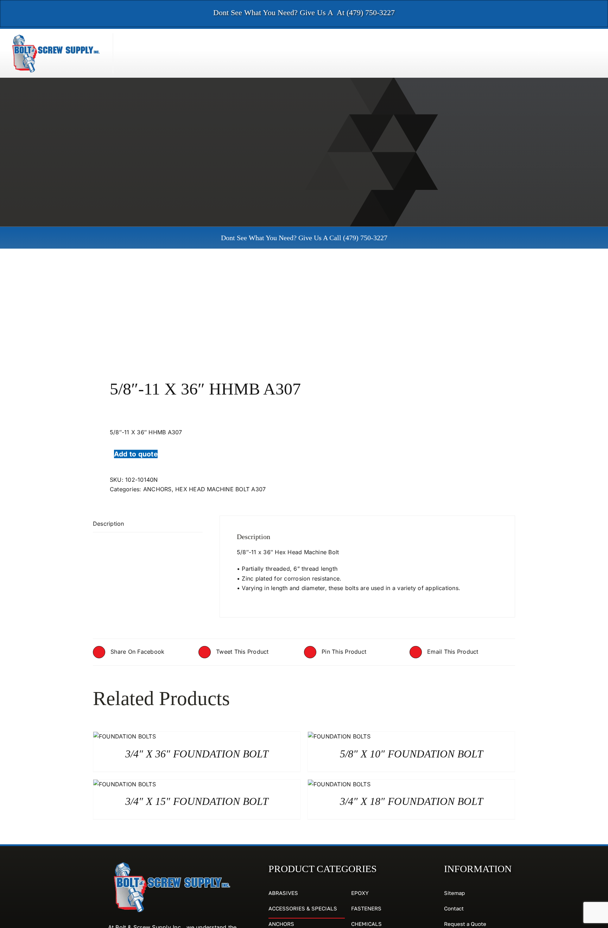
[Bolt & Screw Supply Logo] (56, 35)
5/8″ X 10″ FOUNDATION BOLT (411, 754)
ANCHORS (157, 489)
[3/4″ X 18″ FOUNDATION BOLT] (339, 784)
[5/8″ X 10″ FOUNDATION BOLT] (339, 736)
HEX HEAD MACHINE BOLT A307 (220, 489)
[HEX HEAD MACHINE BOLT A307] (194, 314)
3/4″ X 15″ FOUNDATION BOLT (196, 801)
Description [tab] (108, 523)
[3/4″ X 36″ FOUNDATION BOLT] (124, 736)
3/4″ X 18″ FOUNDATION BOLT (411, 801)
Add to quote (136, 454)
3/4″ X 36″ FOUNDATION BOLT (196, 754)
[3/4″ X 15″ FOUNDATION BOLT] (124, 784)
